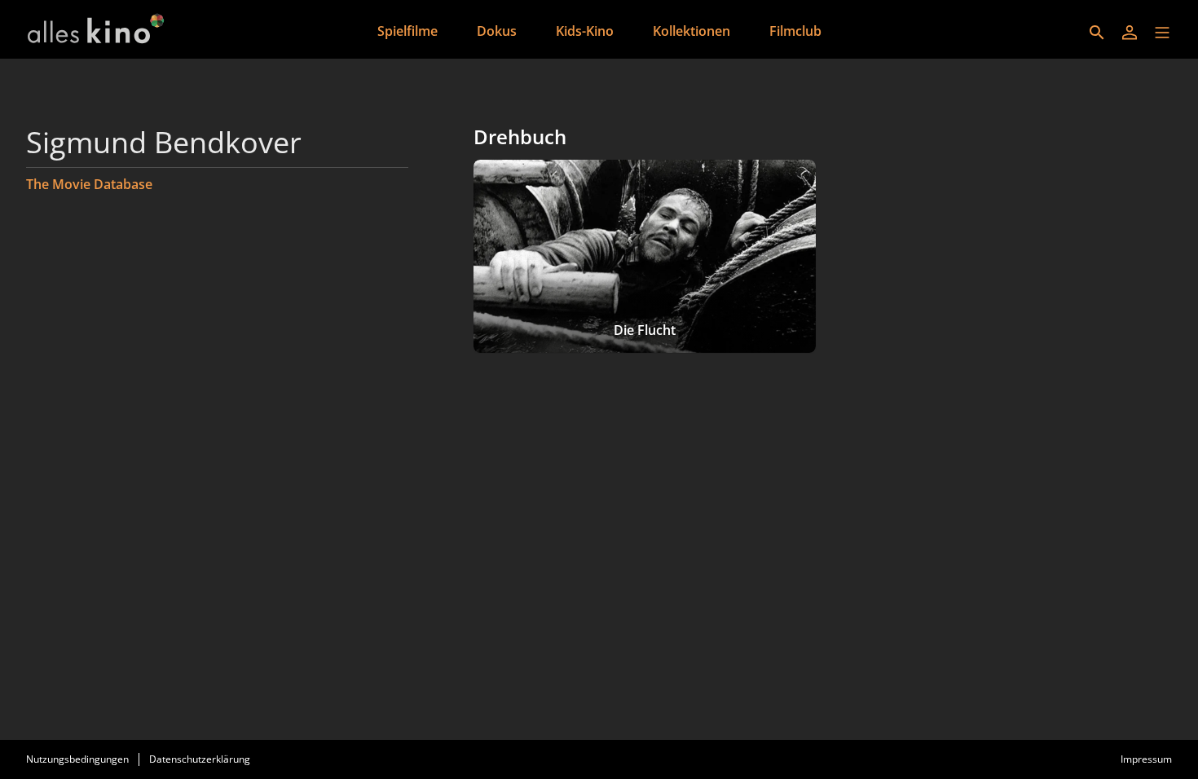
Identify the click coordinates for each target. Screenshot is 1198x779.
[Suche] (1097, 32)
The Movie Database (89, 184)
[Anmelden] (1129, 32)
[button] (1162, 32)
